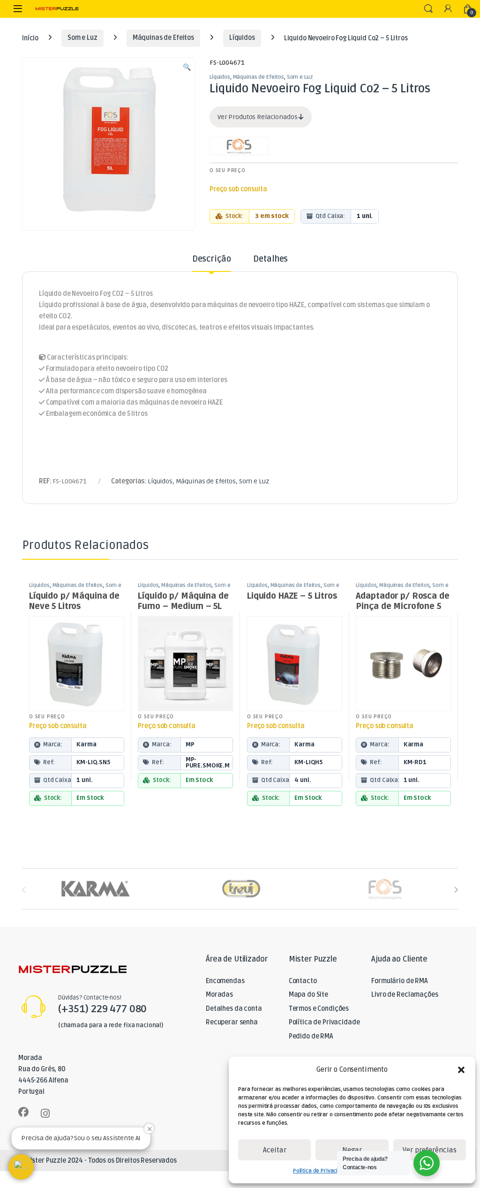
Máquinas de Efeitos (163, 38)
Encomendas (225, 981)
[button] (461, 1070)
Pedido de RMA (311, 1036)
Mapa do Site (308, 995)
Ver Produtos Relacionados (258, 117)
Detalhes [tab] (270, 259)
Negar (352, 1150)
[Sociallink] (23, 1112)
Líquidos (242, 38)
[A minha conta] (448, 9)
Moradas (219, 995)
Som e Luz (83, 38)
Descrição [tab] (211, 259)
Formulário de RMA (399, 981)
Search (428, 9)
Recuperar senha (232, 1022)
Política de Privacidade (322, 1170)
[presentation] (456, 889)
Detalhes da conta (234, 1009)
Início (30, 38)
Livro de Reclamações (404, 995)
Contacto (303, 981)
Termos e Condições (319, 1009)
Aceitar (274, 1150)
